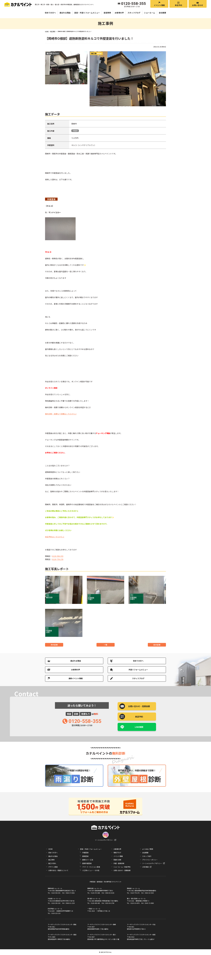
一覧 (105, 644)
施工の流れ (52, 863)
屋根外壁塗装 (87, 863)
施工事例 (51, 860)
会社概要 (162, 12)
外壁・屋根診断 (119, 863)
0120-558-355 (57, 556)
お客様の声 (119, 12)
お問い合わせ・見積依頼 (122, 870)
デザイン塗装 (53, 867)
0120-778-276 (57, 559)
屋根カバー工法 (87, 860)
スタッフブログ (134, 12)
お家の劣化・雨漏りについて (58, 870)
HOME (50, 849)
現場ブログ (117, 852)
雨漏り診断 (117, 860)
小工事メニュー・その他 (90, 870)
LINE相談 (139, 726)
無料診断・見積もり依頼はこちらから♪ (61, 414)
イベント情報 (159, 5)
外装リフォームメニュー (138, 669)
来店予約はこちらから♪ (54, 536)
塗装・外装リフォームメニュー (87, 12)
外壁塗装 (75, 131)
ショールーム (149, 12)
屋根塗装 (85, 856)
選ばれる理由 (65, 12)
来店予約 (178, 5)
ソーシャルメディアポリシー (104, 840)
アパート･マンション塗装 (91, 867)
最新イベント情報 (76, 678)
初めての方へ (50, 12)
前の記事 (156, 644)
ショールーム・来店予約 (122, 867)
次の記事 (54, 644)
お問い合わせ (197, 5)
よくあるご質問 (147, 849)
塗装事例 (107, 12)
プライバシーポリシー (150, 860)
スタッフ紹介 (146, 856)
